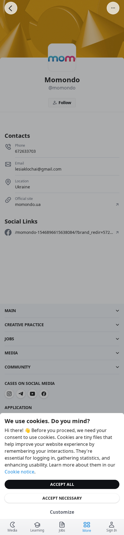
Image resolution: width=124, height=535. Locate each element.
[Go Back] (11, 8)
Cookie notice (19, 472)
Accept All (62, 484)
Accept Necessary (62, 498)
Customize (62, 512)
